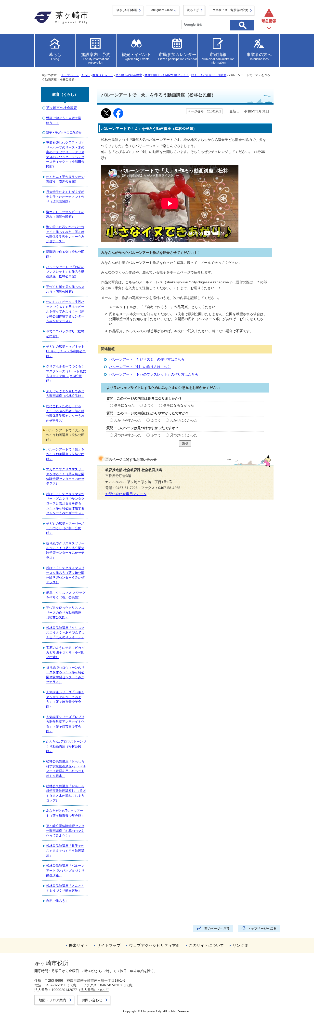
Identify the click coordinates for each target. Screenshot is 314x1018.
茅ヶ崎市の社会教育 (129, 75)
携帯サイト (78, 945)
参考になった (124, 405)
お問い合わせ (92, 1000)
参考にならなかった (178, 405)
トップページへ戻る (262, 928)
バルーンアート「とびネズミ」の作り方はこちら (146, 359)
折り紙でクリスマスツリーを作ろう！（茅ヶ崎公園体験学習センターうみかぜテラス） (65, 550)
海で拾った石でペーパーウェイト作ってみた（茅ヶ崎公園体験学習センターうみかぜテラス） (65, 234)
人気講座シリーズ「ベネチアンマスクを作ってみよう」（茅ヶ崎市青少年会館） (65, 699)
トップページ (70, 75)
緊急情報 (269, 21)
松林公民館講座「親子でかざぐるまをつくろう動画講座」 (65, 850)
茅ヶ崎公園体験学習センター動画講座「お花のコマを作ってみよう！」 (65, 830)
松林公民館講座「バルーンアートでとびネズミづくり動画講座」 (65, 870)
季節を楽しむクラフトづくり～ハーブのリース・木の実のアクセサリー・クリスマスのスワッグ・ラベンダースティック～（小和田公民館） (65, 154)
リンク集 (240, 945)
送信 (185, 443)
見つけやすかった (128, 435)
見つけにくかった (183, 435)
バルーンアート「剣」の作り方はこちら (140, 367)
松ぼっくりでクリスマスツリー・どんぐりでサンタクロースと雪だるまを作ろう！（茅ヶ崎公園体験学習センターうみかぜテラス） (65, 503)
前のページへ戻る (217, 928)
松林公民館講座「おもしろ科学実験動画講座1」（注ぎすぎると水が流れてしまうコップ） (66, 793)
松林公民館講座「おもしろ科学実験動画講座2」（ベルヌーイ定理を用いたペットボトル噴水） (66, 768)
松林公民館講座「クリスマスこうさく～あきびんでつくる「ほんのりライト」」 (65, 632)
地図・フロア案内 (52, 1000)
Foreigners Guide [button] (161, 10)
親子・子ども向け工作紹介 (208, 75)
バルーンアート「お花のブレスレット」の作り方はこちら (153, 374)
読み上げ (193, 10)
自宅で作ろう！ (57, 901)
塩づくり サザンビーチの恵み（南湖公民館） (65, 214)
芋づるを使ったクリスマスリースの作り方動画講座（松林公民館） (65, 612)
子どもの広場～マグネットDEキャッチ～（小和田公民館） (66, 351)
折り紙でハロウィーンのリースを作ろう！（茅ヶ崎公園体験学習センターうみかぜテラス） (65, 675)
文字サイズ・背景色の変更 (230, 10)
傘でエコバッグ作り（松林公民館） (65, 333)
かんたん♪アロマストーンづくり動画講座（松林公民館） (66, 746)
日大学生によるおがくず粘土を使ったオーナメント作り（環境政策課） (65, 196)
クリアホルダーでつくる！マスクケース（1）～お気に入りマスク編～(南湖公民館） (66, 373)
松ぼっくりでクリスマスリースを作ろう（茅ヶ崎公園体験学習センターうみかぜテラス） (65, 575)
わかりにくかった (183, 420)
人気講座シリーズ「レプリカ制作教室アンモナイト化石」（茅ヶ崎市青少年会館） (65, 724)
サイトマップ (108, 945)
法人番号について (94, 990)
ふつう (149, 405)
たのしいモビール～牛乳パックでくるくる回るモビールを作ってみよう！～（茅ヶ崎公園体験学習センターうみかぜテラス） (65, 311)
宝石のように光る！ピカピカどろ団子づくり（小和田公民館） (65, 652)
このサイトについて (206, 945)
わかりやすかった (128, 420)
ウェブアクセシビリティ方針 (154, 945)
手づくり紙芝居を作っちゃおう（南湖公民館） (65, 289)
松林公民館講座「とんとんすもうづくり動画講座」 (65, 888)
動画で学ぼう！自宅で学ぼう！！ (166, 75)
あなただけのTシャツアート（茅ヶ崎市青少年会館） (65, 813)
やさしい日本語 (126, 10)
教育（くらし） (102, 75)
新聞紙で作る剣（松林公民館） (65, 254)
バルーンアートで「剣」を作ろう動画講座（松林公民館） (65, 454)
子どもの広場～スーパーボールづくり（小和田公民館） (65, 528)
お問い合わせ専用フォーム (125, 494)
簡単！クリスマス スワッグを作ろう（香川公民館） (65, 595)
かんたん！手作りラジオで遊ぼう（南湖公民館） (65, 179)
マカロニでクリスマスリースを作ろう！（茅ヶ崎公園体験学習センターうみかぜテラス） (65, 476)
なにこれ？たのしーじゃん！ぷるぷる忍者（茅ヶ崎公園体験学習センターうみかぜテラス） (65, 413)
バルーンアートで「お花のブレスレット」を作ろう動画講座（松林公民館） (65, 271)
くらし (85, 75)
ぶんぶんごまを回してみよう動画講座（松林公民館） (65, 393)
